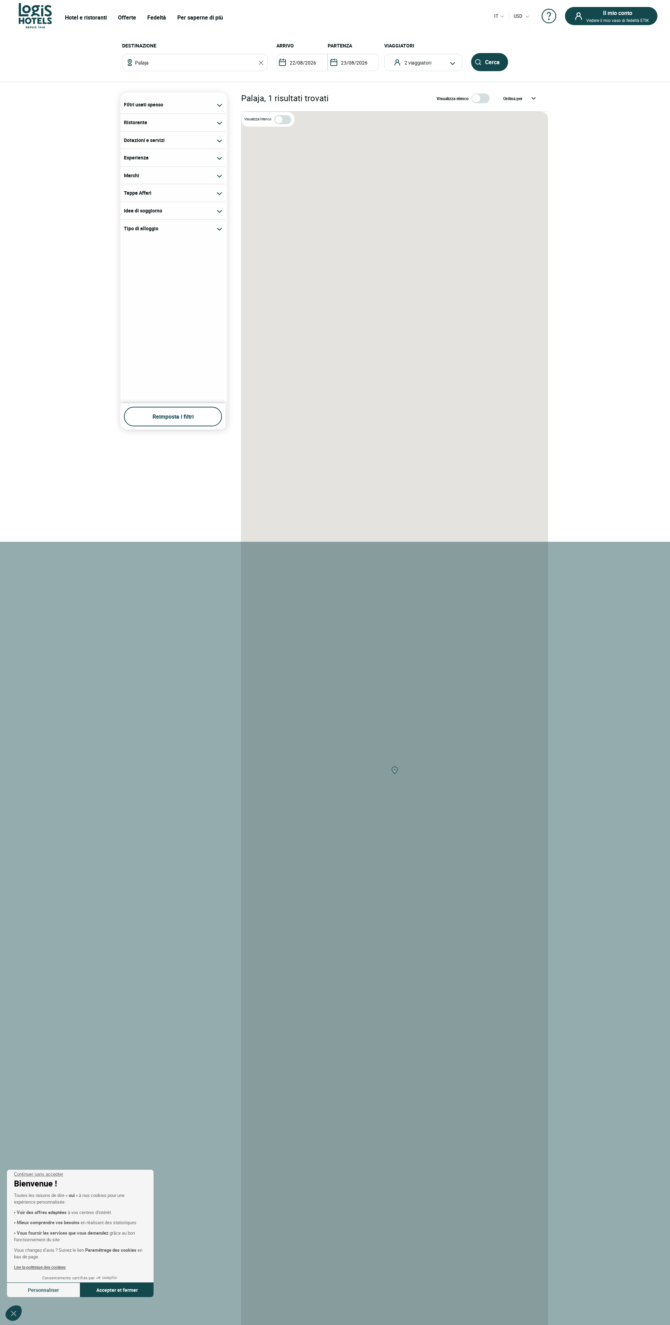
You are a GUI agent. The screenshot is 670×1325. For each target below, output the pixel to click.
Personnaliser (43, 1290)
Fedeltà (156, 17)
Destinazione (139, 45)
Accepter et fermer (117, 1290)
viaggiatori (399, 45)
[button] (13, 1313)
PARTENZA (340, 45)
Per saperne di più (200, 17)
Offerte (127, 17)
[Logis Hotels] (35, 15)
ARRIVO (285, 45)
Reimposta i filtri (173, 416)
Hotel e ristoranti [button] (86, 17)
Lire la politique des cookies (40, 1267)
